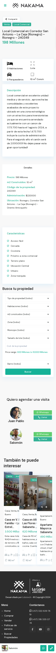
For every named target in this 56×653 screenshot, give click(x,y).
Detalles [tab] (28, 167)
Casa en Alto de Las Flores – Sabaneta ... (32, 523)
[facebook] (32, 629)
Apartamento (46, 516)
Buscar (28, 371)
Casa (7, 511)
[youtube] (40, 629)
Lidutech (26, 597)
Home (7, 610)
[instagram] (48, 629)
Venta (7, 24)
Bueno (43, 519)
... (5, 549)
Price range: (11, 352)
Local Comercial (22, 24)
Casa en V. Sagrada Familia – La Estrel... (17, 523)
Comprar (9, 615)
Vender (8, 620)
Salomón (13, 648)
